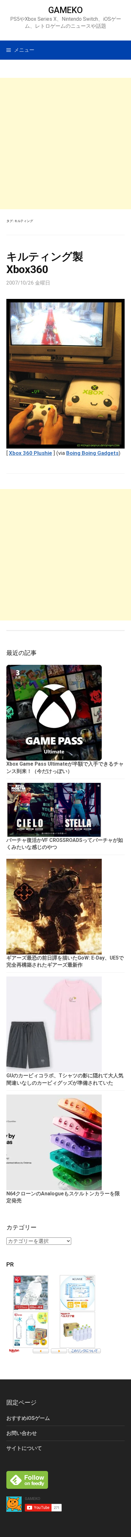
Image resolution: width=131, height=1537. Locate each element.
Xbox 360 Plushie (30, 453)
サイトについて (24, 1448)
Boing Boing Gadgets (92, 453)
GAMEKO (65, 10)
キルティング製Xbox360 (44, 263)
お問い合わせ (21, 1433)
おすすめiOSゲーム (28, 1418)
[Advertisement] (65, 143)
